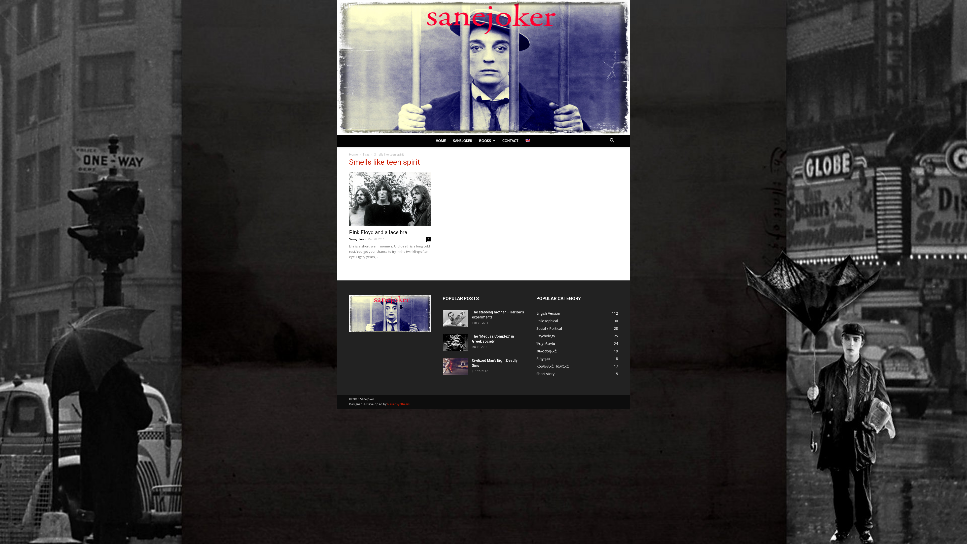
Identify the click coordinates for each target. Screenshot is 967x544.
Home (441, 141)
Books (485, 141)
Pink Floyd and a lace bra (378, 232)
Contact (510, 141)
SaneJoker (356, 239)
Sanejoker (462, 141)
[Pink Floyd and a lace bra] (390, 199)
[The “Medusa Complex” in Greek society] (455, 342)
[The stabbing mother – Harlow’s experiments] (455, 318)
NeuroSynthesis (398, 404)
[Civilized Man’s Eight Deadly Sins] (455, 366)
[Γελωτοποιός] (483, 67)
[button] (612, 141)
